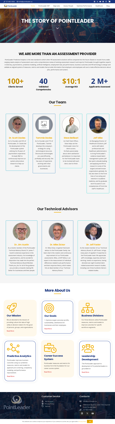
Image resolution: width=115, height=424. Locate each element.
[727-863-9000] (81, 410)
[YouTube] (100, 1)
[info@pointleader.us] (81, 401)
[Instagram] (106, 1)
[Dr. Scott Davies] (17, 124)
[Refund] (43, 406)
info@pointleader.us (90, 401)
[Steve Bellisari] (71, 124)
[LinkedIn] (94, 1)
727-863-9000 (87, 410)
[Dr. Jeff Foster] (93, 231)
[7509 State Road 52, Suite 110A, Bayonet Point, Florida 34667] (81, 406)
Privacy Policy (49, 404)
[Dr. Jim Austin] (21, 231)
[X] (97, 1)
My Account (49, 401)
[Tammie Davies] (44, 124)
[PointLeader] (10, 5)
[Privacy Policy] (43, 404)
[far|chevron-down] (57, 28)
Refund (47, 406)
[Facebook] (103, 1)
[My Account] (43, 401)
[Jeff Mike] (98, 124)
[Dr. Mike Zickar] (57, 231)
